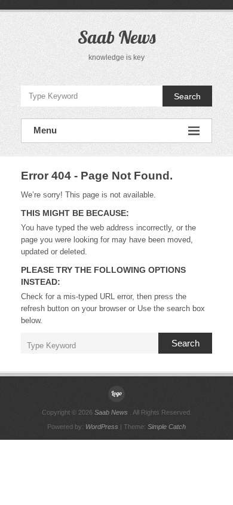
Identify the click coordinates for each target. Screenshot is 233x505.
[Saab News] (116, 393)
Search (187, 96)
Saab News (116, 37)
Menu (45, 130)
